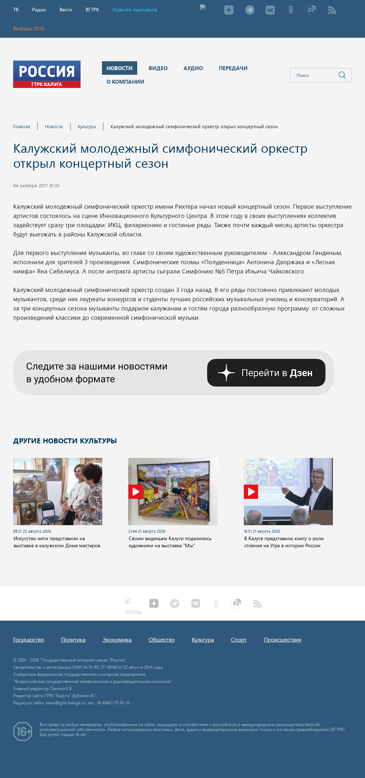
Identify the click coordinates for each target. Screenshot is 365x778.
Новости (54, 126)
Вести (66, 9)
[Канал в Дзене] (173, 372)
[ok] (291, 10)
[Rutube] (311, 10)
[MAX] (208, 10)
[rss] (332, 10)
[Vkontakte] (270, 10)
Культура (87, 126)
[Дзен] (229, 10)
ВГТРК (92, 9)
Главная (21, 126)
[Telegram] (249, 10)
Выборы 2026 (29, 28)
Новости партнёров (135, 9)
